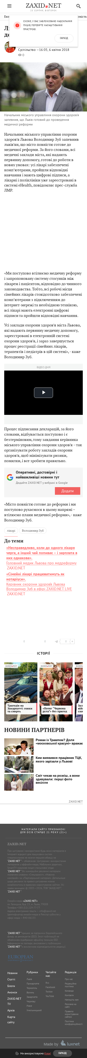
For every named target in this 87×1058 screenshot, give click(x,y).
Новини (12, 973)
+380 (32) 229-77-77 (28, 907)
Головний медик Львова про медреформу (41, 555)
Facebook (50, 987)
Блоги (11, 986)
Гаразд (64, 38)
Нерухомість (78, 16)
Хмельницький (34, 1010)
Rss (47, 982)
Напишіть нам (72, 999)
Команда (69, 990)
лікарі (11, 530)
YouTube (50, 996)
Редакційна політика (70, 985)
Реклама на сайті (70, 1005)
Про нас (69, 979)
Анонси (12, 992)
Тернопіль (32, 988)
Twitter (49, 991)
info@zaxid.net (47, 911)
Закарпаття (32, 996)
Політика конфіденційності (74, 1023)
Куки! (47, 1053)
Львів (29, 979)
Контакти (69, 995)
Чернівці (31, 1001)
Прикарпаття (33, 983)
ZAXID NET (43, 5)
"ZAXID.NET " (14, 861)
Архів (11, 1010)
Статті (11, 979)
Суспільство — (28, 49)
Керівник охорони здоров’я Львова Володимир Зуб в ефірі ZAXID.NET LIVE (39, 581)
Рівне (29, 1005)
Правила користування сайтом (71, 1014)
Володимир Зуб (33, 530)
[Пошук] (77, 6)
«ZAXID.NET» (30, 900)
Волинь (30, 992)
